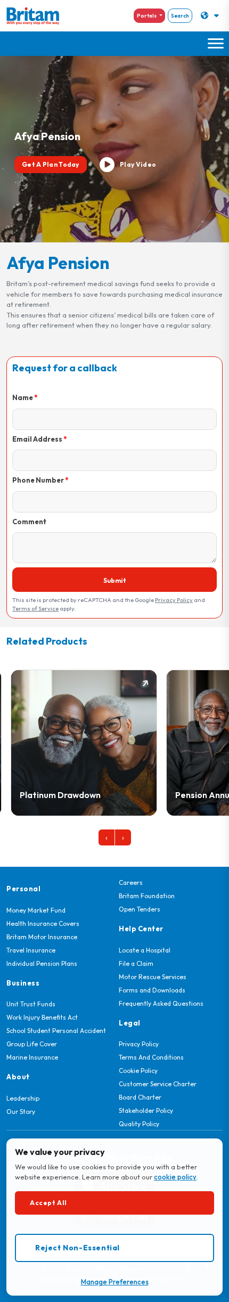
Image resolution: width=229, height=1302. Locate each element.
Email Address (37, 439)
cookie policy (175, 1177)
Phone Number (38, 480)
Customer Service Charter (158, 1084)
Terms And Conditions (151, 1057)
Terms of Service (35, 608)
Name (22, 397)
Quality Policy (139, 1124)
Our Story (20, 1112)
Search (180, 15)
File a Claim (136, 963)
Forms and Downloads (152, 990)
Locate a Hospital (144, 950)
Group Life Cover (31, 1044)
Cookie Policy (138, 1071)
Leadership (22, 1098)
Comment (29, 521)
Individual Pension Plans (41, 963)
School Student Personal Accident (56, 1031)
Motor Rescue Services (152, 977)
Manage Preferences (115, 1281)
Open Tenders (139, 909)
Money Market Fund (36, 910)
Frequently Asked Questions (161, 1003)
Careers (131, 882)
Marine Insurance (32, 1057)
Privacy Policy (174, 600)
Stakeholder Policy (146, 1110)
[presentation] (106, 837)
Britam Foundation (147, 896)
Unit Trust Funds (30, 1004)
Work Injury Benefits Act (42, 1017)
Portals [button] (147, 15)
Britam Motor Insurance (41, 937)
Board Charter (140, 1097)
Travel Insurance (30, 950)
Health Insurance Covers (42, 923)
